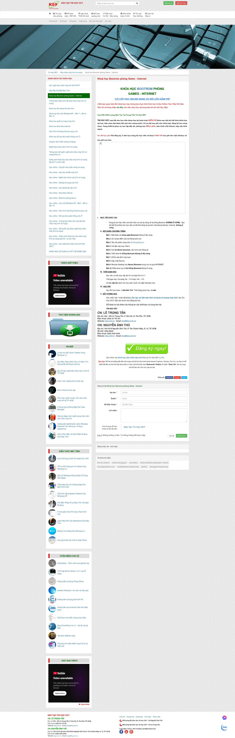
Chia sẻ (122, 716)
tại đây (161, 357)
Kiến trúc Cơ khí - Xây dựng (110, 14)
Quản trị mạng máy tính (167, 298)
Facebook (169, 377)
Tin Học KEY (53, 72)
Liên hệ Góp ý (149, 14)
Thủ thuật (147, 716)
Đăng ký (169, 3)
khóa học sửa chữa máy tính (130, 357)
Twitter (184, 377)
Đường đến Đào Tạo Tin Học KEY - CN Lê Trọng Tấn (142, 725)
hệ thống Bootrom (137, 242)
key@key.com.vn (129, 321)
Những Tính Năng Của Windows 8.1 (71, 531)
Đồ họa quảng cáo (95, 14)
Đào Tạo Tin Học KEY (134, 426)
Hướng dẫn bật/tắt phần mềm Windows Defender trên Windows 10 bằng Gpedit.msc (72, 426)
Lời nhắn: (113, 410)
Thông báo (72, 21)
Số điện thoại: (110, 404)
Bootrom (144, 467)
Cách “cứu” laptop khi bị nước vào (70, 381)
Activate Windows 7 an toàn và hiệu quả (72, 590)
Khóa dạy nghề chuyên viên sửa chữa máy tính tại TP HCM (72, 399)
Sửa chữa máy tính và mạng (71, 72)
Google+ (177, 377)
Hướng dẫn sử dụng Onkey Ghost (70, 581)
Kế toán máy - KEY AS (70, 14)
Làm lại (171, 436)
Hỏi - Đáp (108, 21)
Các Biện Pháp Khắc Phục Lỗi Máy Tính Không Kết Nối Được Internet (72, 362)
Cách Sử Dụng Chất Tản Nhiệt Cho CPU (73, 458)
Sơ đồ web (63, 21)
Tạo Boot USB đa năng (66, 635)
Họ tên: (113, 392)
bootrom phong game (119, 463)
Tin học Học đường (138, 14)
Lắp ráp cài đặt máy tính (142, 298)
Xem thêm (85, 704)
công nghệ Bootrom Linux (106, 467)
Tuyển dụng (83, 21)
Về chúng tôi (53, 21)
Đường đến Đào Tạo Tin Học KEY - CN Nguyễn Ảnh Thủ (143, 720)
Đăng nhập (182, 3)
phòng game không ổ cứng (159, 467)
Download (139, 716)
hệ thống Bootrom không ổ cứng (128, 467)
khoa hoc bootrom (103, 463)
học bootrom (133, 463)
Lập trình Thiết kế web (83, 14)
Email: (114, 398)
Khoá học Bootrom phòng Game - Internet (154, 463)
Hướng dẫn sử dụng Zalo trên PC (70, 599)
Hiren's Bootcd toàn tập (66, 390)
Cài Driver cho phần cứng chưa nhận (71, 617)
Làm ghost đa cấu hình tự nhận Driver (72, 540)
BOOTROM (145, 89)
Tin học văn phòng (57, 14)
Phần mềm (156, 716)
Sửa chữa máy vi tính (125, 14)
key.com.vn (110, 321)
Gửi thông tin (181, 436)
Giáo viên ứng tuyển (96, 21)
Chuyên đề (130, 716)
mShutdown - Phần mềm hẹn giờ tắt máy (73, 563)
